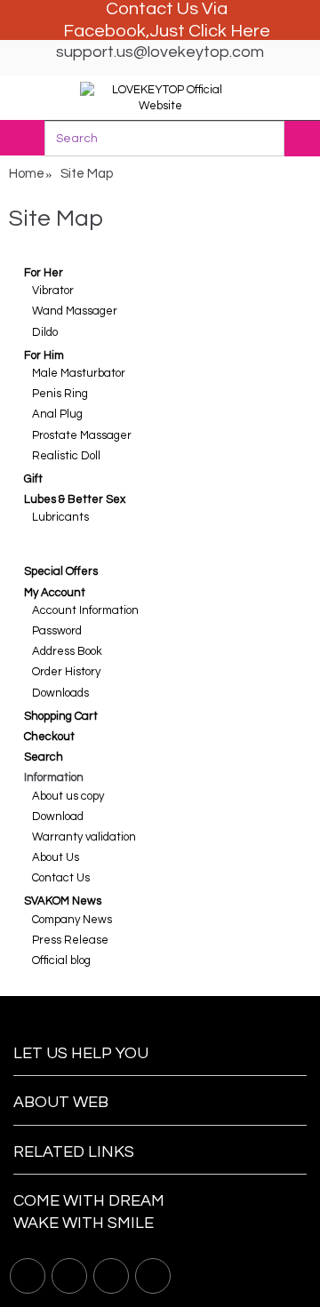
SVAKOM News (62, 901)
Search (43, 757)
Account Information (85, 610)
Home (26, 173)
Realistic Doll (66, 456)
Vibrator (53, 290)
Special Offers (61, 571)
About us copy (68, 796)
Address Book (67, 651)
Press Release (70, 940)
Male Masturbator (78, 373)
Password (57, 631)
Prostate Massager (82, 435)
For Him (44, 355)
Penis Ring (60, 393)
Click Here (229, 31)
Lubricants (60, 517)
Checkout (49, 736)
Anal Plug (57, 414)
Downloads (60, 693)
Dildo (45, 332)
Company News (72, 919)
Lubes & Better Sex (74, 499)
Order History (66, 671)
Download (58, 816)
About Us (55, 857)
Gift (33, 479)
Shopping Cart (61, 716)
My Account (54, 592)
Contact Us (61, 878)
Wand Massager (74, 311)
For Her (43, 273)
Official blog (61, 960)
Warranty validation (84, 837)
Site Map (86, 173)
